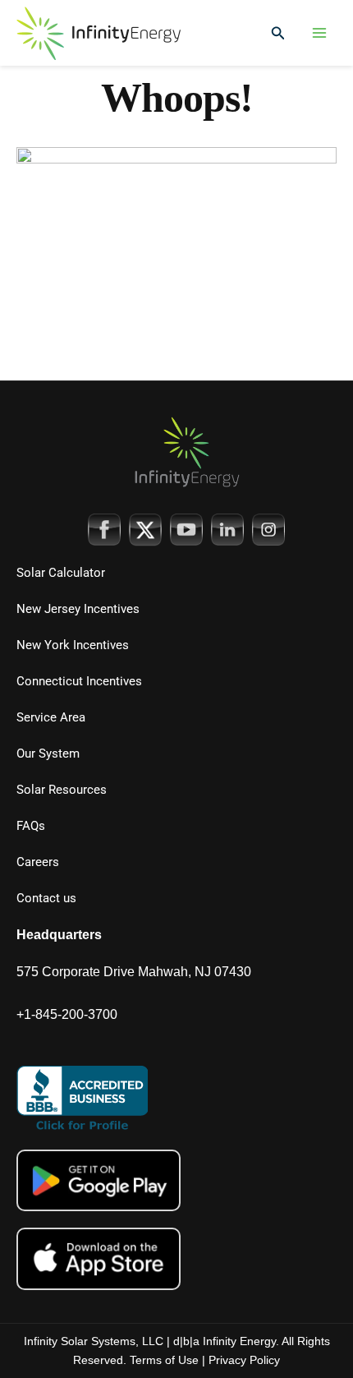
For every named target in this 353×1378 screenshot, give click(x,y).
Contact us (46, 898)
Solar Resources (61, 789)
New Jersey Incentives (78, 608)
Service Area (50, 717)
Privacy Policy (244, 1359)
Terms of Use (164, 1359)
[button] (278, 33)
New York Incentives (72, 645)
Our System (48, 753)
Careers (37, 862)
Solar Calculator (60, 572)
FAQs (30, 825)
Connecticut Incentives (79, 681)
